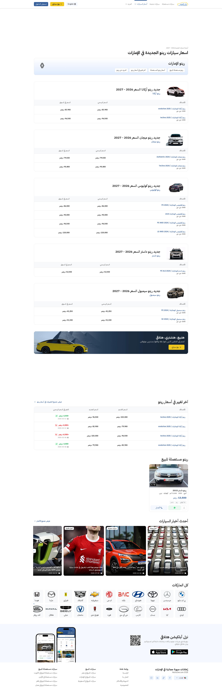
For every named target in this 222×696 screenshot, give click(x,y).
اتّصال (158, 507)
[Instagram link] (151, 678)
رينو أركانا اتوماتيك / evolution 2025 (171, 108)
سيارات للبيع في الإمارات (87, 677)
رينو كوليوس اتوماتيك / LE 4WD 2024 (171, 231)
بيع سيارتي (56, 4)
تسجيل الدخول (41, 4)
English (71, 4)
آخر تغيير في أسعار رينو (138, 70)
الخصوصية (124, 685)
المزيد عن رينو (121, 70)
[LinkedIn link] (157, 678)
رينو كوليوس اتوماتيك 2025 (175, 214)
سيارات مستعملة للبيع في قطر (46, 681)
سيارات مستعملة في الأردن (48, 677)
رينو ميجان (155, 141)
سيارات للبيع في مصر (89, 673)
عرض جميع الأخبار (43, 521)
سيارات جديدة (155, 4)
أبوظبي (181, 502)
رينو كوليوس (155, 189)
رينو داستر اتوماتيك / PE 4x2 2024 (172, 271)
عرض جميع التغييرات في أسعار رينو (49, 402)
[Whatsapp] (174, 507)
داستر (172, 502)
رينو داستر (156, 255)
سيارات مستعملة (168, 4)
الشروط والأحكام (122, 681)
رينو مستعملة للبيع (176, 70)
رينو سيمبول (155, 295)
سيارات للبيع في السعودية (87, 681)
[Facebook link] (170, 678)
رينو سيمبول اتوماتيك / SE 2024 (173, 319)
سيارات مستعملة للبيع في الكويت (45, 673)
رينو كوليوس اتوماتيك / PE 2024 (173, 205)
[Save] (152, 467)
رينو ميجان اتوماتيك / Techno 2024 (172, 165)
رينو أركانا (156, 93)
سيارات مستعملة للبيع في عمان (46, 685)
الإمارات (181, 678)
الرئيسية (125, 673)
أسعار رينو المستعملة (157, 70)
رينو (177, 502)
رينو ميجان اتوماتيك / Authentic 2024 (171, 157)
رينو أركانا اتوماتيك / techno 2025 (172, 117)
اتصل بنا (125, 677)
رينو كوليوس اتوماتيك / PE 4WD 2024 (171, 222)
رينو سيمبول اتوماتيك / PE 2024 (173, 310)
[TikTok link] (164, 678)
